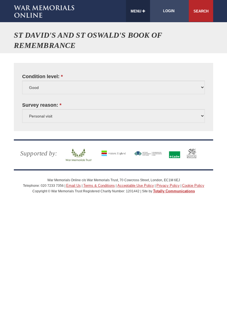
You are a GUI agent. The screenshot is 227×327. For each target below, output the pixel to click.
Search (201, 11)
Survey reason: (40, 105)
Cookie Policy (193, 185)
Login (168, 11)
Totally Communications (174, 191)
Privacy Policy (168, 185)
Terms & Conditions (99, 185)
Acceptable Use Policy (135, 185)
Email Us (73, 185)
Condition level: (41, 76)
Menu (136, 11)
